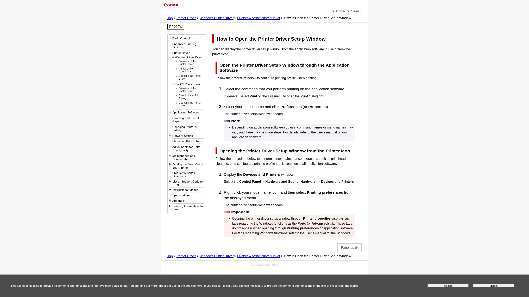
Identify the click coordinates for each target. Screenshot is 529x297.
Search (356, 11)
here (200, 285)
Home (340, 11)
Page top (347, 247)
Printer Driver (186, 18)
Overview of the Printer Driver (258, 18)
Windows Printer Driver (217, 18)
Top (170, 18)
